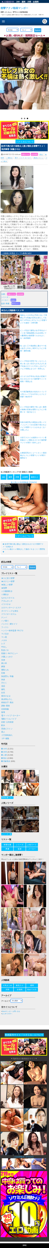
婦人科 (4, 663)
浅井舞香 (34, 154)
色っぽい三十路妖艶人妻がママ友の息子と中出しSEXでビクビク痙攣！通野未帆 (33, 348)
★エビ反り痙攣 (7, 578)
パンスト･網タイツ (9, 624)
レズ (3, 644)
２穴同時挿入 (7, 735)
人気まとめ (7, 985)
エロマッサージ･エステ (11, 608)
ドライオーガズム (8, 614)
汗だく (4, 683)
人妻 (5, 755)
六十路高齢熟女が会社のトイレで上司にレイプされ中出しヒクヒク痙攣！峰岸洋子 (33, 394)
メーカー (4, 300)
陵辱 (3, 712)
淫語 (3, 686)
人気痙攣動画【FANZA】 (23, 1157)
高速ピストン (38, 158)
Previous (3, 76)
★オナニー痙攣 (7, 581)
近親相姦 (5, 709)
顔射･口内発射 (7, 722)
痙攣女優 (7, 845)
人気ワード (32, 845)
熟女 (41, 154)
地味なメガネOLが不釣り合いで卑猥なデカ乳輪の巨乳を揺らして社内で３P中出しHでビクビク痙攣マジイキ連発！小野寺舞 (33, 319)
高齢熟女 (6, 761)
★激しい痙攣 (7, 585)
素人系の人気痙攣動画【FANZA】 (24, 482)
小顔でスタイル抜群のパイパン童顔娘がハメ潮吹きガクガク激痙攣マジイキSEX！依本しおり (33, 440)
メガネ (4, 640)
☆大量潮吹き (7, 591)
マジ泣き (5, 634)
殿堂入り (35, 477)
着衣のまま (6, 696)
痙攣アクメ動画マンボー (14, 8)
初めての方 (32, 990)
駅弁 (3, 725)
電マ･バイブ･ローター (23, 158)
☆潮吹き (9, 158)
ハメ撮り (5, 621)
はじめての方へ (7, 1014)
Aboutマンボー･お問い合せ (11, 1011)
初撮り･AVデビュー (9, 653)
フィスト (5, 627)
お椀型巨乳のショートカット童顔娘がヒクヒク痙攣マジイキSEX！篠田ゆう (33, 455)
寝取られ (5, 670)
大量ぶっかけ (7, 657)
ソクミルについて (25, 141)
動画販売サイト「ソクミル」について (24, 1035)
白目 (3, 693)
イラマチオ (6, 604)
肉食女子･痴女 (7, 702)
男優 (7, 303)
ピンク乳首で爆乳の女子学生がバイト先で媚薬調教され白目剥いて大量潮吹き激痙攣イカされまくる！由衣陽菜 (33, 334)
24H (18, 1)
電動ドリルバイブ (8, 719)
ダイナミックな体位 (9, 611)
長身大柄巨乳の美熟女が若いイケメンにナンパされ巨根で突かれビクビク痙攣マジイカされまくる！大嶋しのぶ (33, 426)
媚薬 (3, 666)
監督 (3, 303)
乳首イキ (5, 650)
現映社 (13, 300)
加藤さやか (25, 154)
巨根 (3, 673)
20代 (5, 752)
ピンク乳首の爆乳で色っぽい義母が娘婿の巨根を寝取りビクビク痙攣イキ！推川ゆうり (33, 409)
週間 (23, 1)
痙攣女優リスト (7, 798)
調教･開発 (5, 706)
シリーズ (4, 297)
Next (46, 76)
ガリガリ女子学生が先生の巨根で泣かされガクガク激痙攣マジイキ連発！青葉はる (33, 379)
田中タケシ (16, 303)
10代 (5, 749)
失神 (3, 660)
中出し (4, 647)
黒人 (3, 732)
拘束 (3, 680)
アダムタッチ (7, 601)
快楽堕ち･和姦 (7, 676)
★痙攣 (4, 588)
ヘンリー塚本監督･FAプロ (12, 631)
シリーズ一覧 (6, 834)
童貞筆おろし (7, 699)
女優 (3, 294)
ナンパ (4, 617)
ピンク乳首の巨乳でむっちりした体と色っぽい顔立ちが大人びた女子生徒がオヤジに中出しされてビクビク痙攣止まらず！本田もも (33, 365)
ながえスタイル (7, 598)
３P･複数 (5, 738)
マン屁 (4, 637)
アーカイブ (5, 1001)
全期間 (36, 1)
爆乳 (3, 689)
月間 (29, 1)
